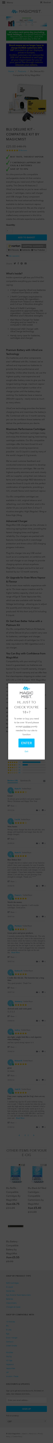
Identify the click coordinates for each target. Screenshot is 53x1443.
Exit (26, 751)
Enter (26, 743)
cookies (27, 726)
